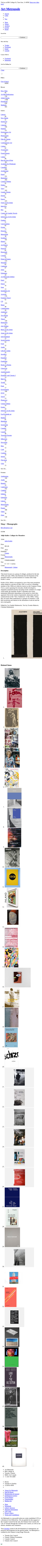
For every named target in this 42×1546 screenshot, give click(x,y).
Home (6, 29)
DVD (2, 393)
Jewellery (4, 354)
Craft (2, 449)
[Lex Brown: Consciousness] (12, 1366)
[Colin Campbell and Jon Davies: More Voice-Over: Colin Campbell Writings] (12, 1406)
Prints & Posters (6, 259)
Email (6, 49)
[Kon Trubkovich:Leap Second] (14, 847)
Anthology (4, 312)
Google (7, 51)
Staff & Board (9, 1492)
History (3, 241)
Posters (3, 508)
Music (3, 305)
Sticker (3, 456)
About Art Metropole (11, 1490)
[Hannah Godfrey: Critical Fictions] (11, 967)
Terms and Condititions (12, 1515)
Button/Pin (4, 322)
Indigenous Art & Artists (8, 217)
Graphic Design (6, 192)
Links (6, 15)
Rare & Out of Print (7, 160)
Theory (3, 319)
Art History (4, 245)
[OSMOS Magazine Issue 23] (12, 687)
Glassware (4, 368)
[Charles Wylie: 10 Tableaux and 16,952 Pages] (19, 1466)
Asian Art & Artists (7, 333)
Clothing (3, 490)
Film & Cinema (5, 139)
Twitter (7, 45)
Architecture (4, 171)
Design (3, 195)
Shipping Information (11, 1509)
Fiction (3, 227)
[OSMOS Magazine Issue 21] (14, 707)
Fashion (3, 220)
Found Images (5, 153)
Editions (3, 494)
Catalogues (4, 487)
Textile (3, 382)
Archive (7, 26)
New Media (4, 118)
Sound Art (4, 121)
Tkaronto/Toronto (6, 435)
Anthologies (4, 476)
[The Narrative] (19, 1087)
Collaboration (5, 308)
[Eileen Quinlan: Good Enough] (14, 827)
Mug (2, 446)
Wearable (4, 262)
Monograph (4, 234)
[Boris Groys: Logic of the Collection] (11, 1386)
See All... (3, 469)
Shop (6, 22)
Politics (3, 185)
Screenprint (4, 425)
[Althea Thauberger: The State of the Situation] (14, 1326)
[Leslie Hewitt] (14, 807)
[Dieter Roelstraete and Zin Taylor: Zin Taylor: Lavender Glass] (18, 987)
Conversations (5, 224)
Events (7, 28)
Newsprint (4, 442)
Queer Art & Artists (7, 203)
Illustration (4, 178)
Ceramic (3, 255)
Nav (6, 19)
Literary (3, 114)
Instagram (8, 60)
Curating (3, 428)
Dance (3, 284)
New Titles (4, 91)
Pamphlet (4, 358)
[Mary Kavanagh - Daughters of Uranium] (12, 1346)
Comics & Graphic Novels (9, 213)
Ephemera (4, 273)
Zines (2, 270)
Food (2, 344)
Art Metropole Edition (7, 277)
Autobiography (5, 372)
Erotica (3, 407)
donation (7, 1528)
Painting (3, 128)
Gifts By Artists (5, 351)
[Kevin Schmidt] (12, 1246)
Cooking (3, 453)
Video (2, 511)
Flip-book (4, 460)
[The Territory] (19, 1146)
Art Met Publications (7, 94)
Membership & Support (12, 1494)
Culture (3, 157)
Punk (2, 386)
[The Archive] (19, 1166)
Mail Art (3, 379)
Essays (3, 199)
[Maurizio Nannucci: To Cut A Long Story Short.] (11, 1426)
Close (2, 70)
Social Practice (5, 340)
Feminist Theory (6, 298)
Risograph (4, 252)
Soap (2, 287)
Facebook (8, 47)
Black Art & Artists (7, 329)
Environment (5, 389)
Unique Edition (5, 403)
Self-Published (5, 337)
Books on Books (6, 365)
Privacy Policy (9, 1513)
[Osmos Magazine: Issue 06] (12, 867)
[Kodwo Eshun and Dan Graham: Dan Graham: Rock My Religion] (11, 1027)
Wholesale (8, 1506)
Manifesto (4, 421)
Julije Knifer (8, 541)
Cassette (3, 432)
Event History (9, 1497)
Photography (5, 136)
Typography (4, 150)
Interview (4, 206)
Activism (3, 294)
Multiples (4, 105)
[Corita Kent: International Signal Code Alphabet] (12, 887)
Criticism (3, 125)
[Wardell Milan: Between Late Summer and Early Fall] (12, 787)
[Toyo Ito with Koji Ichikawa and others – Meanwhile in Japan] (12, 1226)
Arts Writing (4, 326)
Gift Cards (8, 1511)
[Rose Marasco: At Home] (11, 747)
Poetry (3, 174)
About (7, 24)
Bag (2, 210)
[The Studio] (19, 1126)
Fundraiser (4, 361)
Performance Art (6, 132)
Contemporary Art (6, 143)
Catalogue (4, 266)
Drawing (3, 231)
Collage (3, 146)
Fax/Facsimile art (6, 414)
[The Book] (19, 1266)
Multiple (3, 418)
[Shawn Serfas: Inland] (11, 907)
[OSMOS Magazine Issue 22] (12, 727)
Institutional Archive (11, 1496)
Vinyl (2, 188)
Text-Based (4, 315)
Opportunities (9, 1499)
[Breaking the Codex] (13, 927)
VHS (2, 463)
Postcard (3, 248)
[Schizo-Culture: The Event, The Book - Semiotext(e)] (11, 1067)
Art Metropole (10, 9)
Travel (3, 396)
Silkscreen (4, 439)
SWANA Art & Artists (8, 411)
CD (2, 301)
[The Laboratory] (19, 1186)
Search (7, 14)
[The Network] (19, 1107)
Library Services (10, 1508)
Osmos (7, 553)
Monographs (5, 504)
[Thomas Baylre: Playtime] (14, 1286)
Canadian (4, 167)
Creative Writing (6, 181)
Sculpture (4, 238)
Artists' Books (5, 98)
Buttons (3, 483)
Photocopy (4, 400)
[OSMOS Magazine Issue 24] (12, 767)
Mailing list (8, 1501)
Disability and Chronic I (8, 375)
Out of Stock (5, 81)
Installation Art (5, 291)
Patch (2, 280)
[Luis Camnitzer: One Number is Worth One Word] (11, 1306)
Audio (3, 347)
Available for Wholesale (8, 164)
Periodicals (4, 101)
